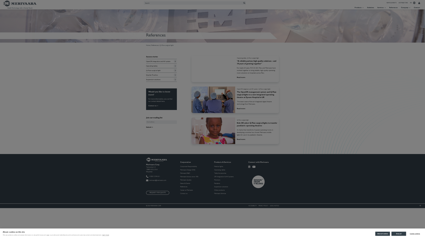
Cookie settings (415, 234)
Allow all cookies (382, 234)
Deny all (398, 234)
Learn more (105, 235)
